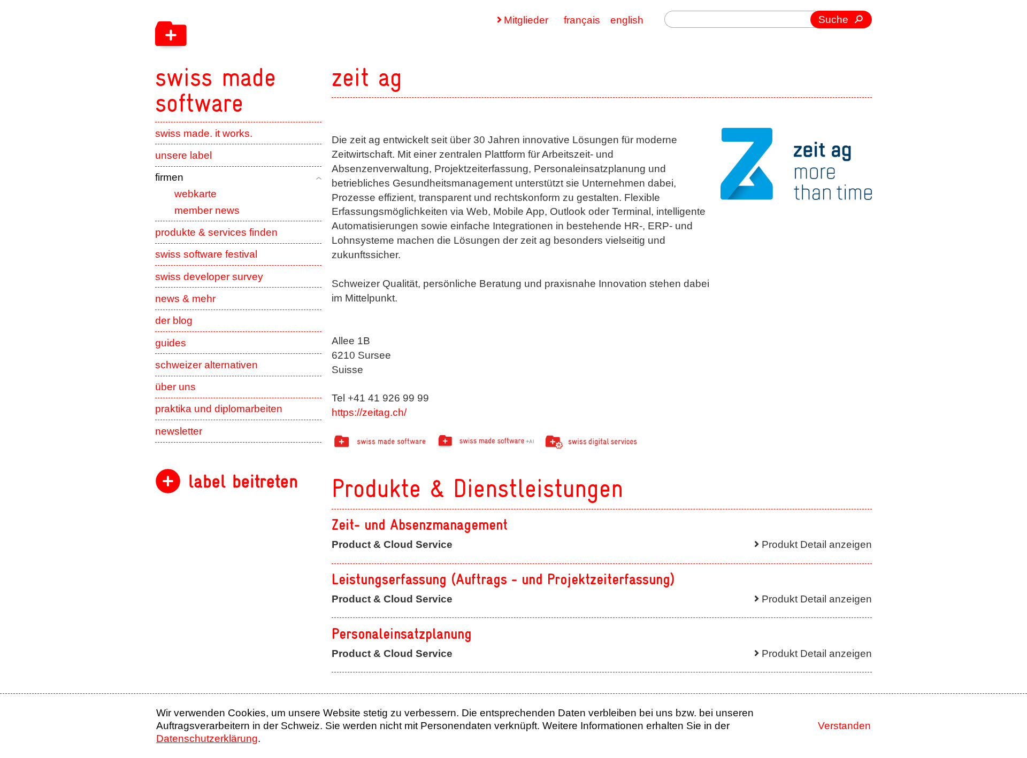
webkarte (195, 193)
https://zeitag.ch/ (369, 412)
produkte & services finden (216, 232)
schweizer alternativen (206, 364)
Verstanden (844, 725)
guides (170, 343)
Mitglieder (526, 20)
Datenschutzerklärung (207, 738)
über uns (175, 386)
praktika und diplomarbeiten (218, 408)
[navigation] (283, 57)
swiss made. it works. (203, 133)
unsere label (183, 155)
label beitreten (243, 481)
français (582, 20)
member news (207, 210)
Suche (833, 19)
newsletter (178, 431)
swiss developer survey (209, 276)
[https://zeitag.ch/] (796, 164)
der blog (174, 320)
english (626, 20)
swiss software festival (206, 254)
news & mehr (185, 298)
